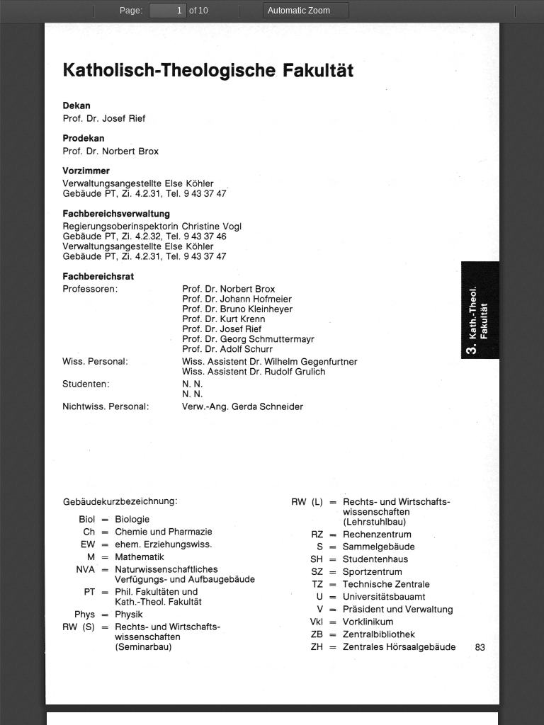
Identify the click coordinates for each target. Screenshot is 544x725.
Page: (131, 11)
